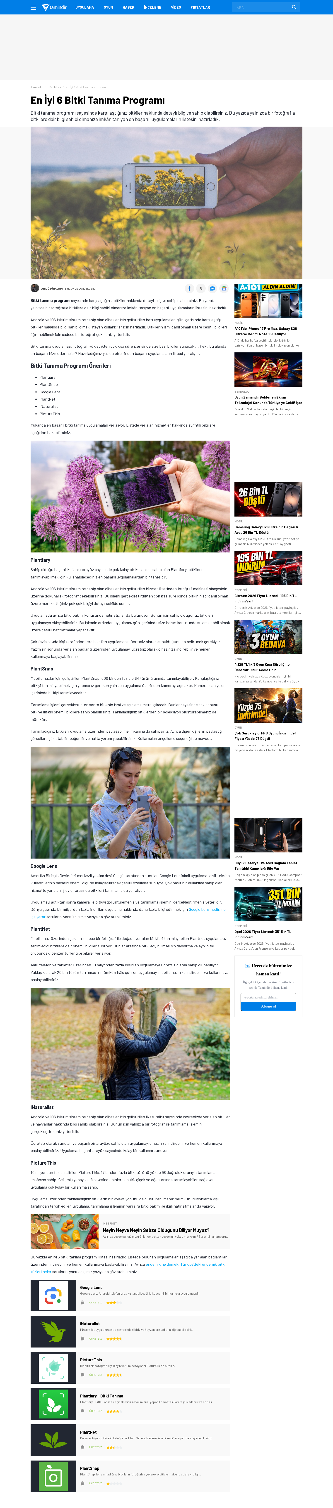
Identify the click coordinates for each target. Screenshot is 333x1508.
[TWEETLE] (201, 291)
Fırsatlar (200, 7)
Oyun (108, 7)
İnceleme (152, 7)
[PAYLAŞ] (190, 291)
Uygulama (84, 7)
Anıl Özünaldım (52, 288)
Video (176, 7)
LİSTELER (54, 87)
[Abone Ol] (224, 288)
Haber (128, 7)
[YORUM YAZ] (213, 291)
